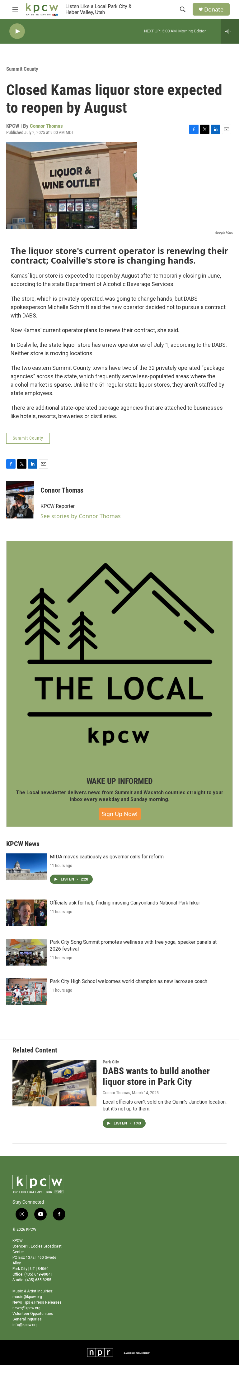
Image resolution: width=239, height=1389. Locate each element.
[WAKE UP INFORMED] (119, 654)
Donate (213, 9)
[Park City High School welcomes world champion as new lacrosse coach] (26, 991)
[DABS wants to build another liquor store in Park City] (54, 1083)
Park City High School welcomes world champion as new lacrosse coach (128, 981)
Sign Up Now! (120, 814)
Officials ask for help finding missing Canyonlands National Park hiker (125, 903)
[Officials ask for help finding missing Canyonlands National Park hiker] (26, 913)
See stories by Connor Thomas (80, 516)
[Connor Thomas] (20, 499)
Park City (111, 1061)
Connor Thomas (46, 126)
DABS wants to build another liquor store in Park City (156, 1076)
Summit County (22, 69)
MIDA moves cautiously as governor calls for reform (107, 857)
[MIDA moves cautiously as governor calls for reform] (26, 866)
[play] (17, 31)
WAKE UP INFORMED (120, 781)
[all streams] (230, 31)
